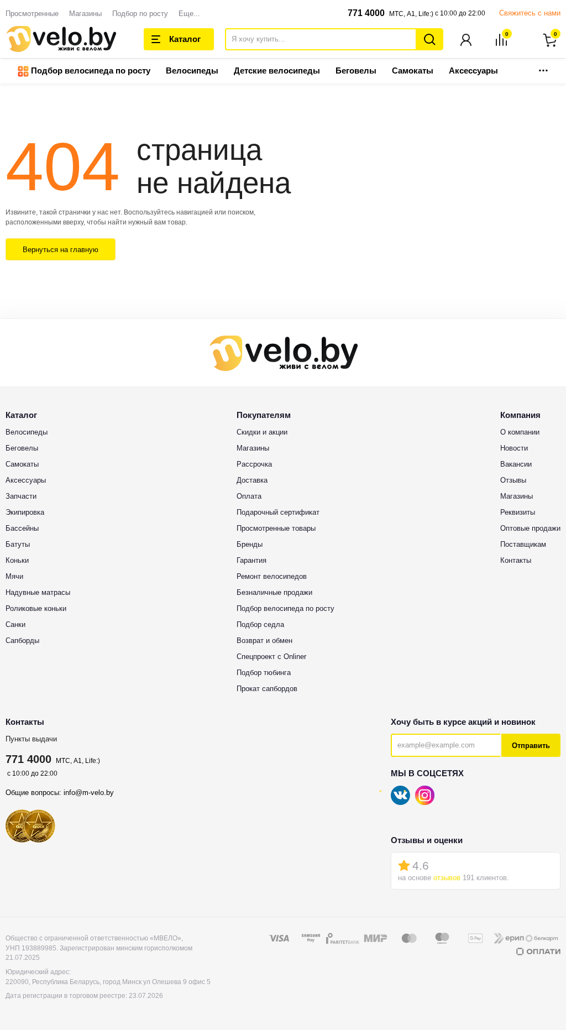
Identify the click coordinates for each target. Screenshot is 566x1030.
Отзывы (513, 480)
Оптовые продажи (530, 528)
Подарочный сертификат (278, 512)
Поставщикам (523, 544)
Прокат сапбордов (267, 688)
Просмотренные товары (276, 528)
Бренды (250, 544)
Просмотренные (32, 13)
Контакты (515, 560)
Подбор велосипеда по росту (89, 70)
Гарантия (251, 560)
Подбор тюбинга (264, 672)
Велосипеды (192, 70)
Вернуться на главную (60, 249)
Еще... (189, 13)
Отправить (531, 745)
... (543, 67)
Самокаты (412, 70)
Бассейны (22, 528)
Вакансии (516, 464)
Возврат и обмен (264, 640)
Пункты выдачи (31, 739)
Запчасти (21, 496)
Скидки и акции (262, 432)
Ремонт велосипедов (272, 576)
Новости (514, 448)
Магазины (85, 13)
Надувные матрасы (38, 592)
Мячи (14, 576)
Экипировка (25, 512)
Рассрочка (254, 464)
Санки (15, 624)
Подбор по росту (140, 13)
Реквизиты (517, 512)
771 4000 (366, 13)
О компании (519, 432)
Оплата (249, 496)
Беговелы (356, 70)
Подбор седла (260, 624)
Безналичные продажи (274, 592)
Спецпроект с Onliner (271, 656)
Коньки (17, 560)
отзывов (446, 878)
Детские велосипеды (277, 70)
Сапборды (22, 640)
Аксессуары (473, 70)
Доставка (252, 480)
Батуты (18, 544)
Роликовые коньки (36, 608)
